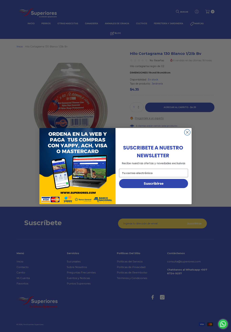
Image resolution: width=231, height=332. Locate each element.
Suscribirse (154, 183)
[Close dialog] (187, 132)
